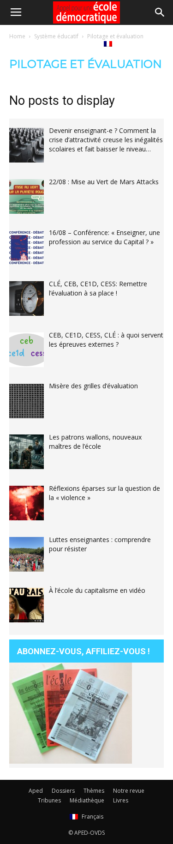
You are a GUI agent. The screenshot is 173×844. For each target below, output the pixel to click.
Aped (36, 791)
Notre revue (128, 791)
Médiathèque (42, 43)
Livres (82, 43)
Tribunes (49, 800)
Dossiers (63, 791)
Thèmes (94, 791)
